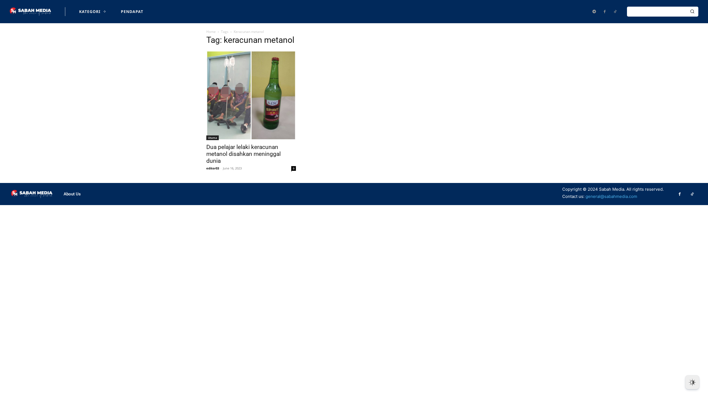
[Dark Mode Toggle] (692, 382)
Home (211, 31)
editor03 (212, 168)
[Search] (692, 12)
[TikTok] (615, 11)
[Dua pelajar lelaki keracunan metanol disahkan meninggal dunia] (251, 95)
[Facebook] (604, 11)
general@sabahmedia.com (611, 196)
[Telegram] (594, 11)
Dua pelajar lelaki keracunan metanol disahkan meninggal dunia (243, 154)
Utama (212, 138)
